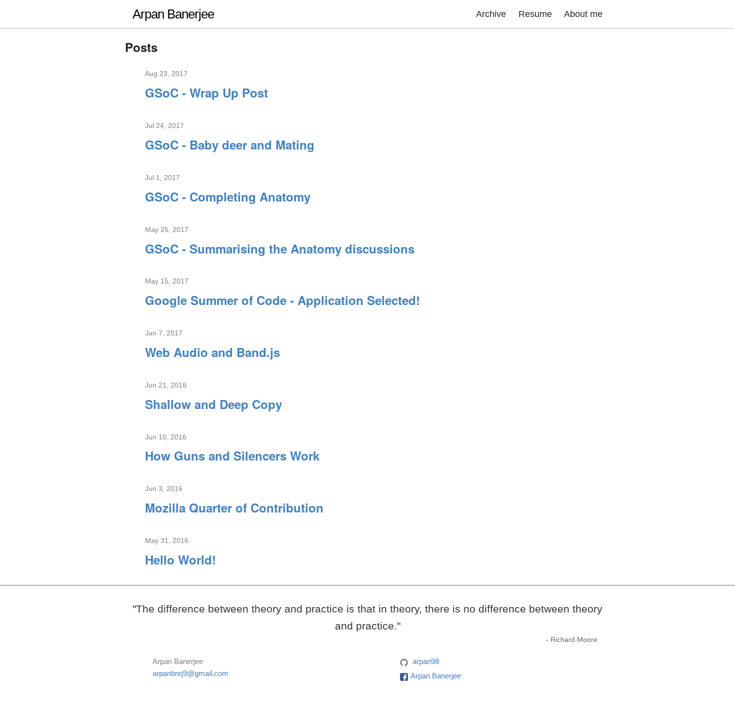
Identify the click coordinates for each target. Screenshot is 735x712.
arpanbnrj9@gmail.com (190, 673)
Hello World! (180, 559)
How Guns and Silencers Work (232, 455)
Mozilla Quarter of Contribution (234, 507)
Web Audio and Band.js (212, 352)
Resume (535, 14)
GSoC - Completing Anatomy (227, 196)
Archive (491, 14)
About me (583, 14)
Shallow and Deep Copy (213, 404)
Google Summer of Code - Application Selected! (282, 300)
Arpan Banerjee (173, 14)
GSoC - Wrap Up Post (206, 92)
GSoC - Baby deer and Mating (229, 144)
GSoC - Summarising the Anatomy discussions (279, 248)
